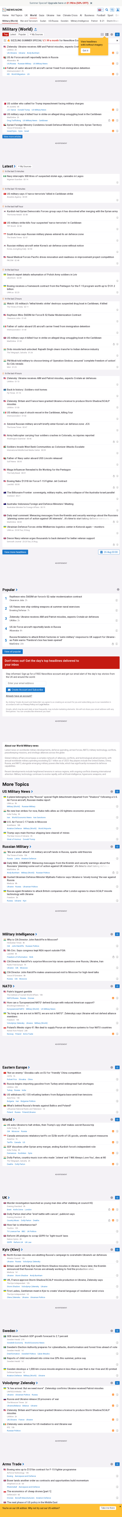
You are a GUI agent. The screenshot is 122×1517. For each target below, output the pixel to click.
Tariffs (9, 1142)
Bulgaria (10, 1101)
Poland (18, 1034)
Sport (110, 15)
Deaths (10, 1164)
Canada (17, 1142)
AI (81, 15)
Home (5, 15)
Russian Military (24, 64)
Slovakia (22, 1079)
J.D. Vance (11, 110)
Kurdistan (22, 1153)
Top (6, 34)
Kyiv (24, 901)
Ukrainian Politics (30, 887)
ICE (8, 74)
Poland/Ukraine (29, 1112)
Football (101, 15)
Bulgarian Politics (28, 1101)
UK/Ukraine (12, 53)
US (28, 74)
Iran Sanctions (39, 817)
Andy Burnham (33, 53)
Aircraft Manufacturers (24, 1498)
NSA (31, 957)
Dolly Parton (20, 1164)
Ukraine (50, 15)
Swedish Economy (15, 1343)
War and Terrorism (29, 21)
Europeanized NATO (15, 1009)
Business (89, 15)
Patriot (94, 21)
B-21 (102, 21)
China (30, 1079)
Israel (26, 131)
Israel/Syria (12, 131)
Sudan (43, 21)
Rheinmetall (12, 1487)
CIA (8, 946)
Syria (20, 131)
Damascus (11, 1153)
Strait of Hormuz (14, 839)
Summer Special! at (59, 3)
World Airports (44, 828)
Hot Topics (16, 15)
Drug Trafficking (14, 120)
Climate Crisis (70, 15)
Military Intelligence (80, 21)
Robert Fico (12, 1079)
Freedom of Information (17, 957)
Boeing (10, 1476)
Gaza (41, 15)
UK (26, 15)
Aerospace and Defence (25, 1476)
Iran (59, 15)
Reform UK (18, 1242)
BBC (23, 1231)
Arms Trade (28, 1034)
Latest (13, 34)
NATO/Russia (12, 998)
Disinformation (13, 1354)
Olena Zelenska (13, 1297)
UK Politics (31, 1231)
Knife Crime (18, 1209)
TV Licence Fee (13, 1231)
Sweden (64, 21)
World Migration (18, 74)
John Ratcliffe (18, 946)
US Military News (40, 64)
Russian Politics (43, 873)
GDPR (9, 1242)
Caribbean (43, 120)
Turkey (9, 1090)
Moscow (24, 968)
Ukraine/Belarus (14, 1406)
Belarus (25, 1406)
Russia (10, 858)
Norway (10, 1034)
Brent (9, 1209)
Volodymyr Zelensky (15, 1023)
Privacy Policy (29, 704)
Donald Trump (24, 110)
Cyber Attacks (43, 1354)
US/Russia (53, 21)
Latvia (17, 858)
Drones (31, 998)
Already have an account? (19, 696)
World (33, 15)
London (28, 1209)
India (24, 1090)
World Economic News (22, 817)
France (21, 1420)
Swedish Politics (29, 1354)
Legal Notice (44, 704)
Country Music (13, 1220)
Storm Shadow (21, 1275)
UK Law (28, 1242)
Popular (22, 34)
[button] (36, 34)
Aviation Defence (14, 828)
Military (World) (10, 21)
